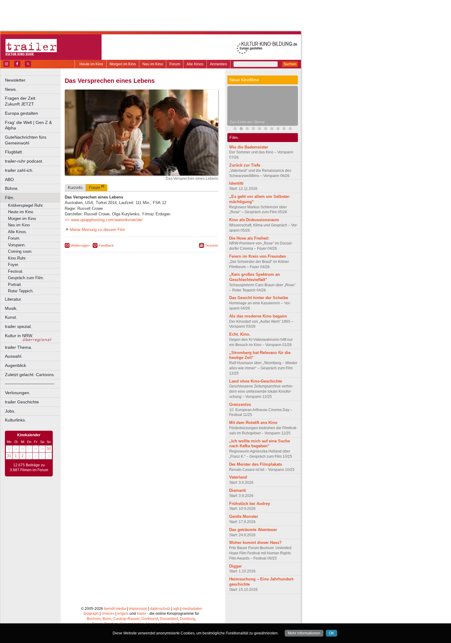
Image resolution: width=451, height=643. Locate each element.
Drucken (211, 245)
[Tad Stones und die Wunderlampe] (253, 129)
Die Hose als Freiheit (248, 238)
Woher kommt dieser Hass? (255, 542)
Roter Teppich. (21, 291)
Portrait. (15, 284)
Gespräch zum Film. (26, 277)
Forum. (14, 238)
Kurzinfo (75, 187)
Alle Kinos (195, 64)
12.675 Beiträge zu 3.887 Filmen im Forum (29, 467)
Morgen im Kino (123, 64)
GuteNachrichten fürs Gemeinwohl (25, 140)
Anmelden (218, 64)
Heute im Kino (91, 64)
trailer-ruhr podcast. (24, 161)
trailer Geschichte (22, 401)
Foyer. (13, 264)
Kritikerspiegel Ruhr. (26, 205)
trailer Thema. (18, 347)
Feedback (106, 245)
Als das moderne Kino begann (258, 316)
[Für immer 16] (284, 129)
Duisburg (187, 619)
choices (108, 613)
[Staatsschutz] (272, 129)
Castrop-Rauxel (126, 619)
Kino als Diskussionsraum (254, 220)
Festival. (15, 271)
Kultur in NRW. (19, 335)
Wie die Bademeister (248, 147)
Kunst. (11, 317)
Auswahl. (13, 356)
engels (123, 613)
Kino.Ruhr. (17, 258)
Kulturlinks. (15, 420)
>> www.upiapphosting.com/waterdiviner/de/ (104, 220)
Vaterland (238, 477)
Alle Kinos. (17, 231)
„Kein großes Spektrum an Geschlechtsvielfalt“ (254, 277)
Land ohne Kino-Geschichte (255, 381)
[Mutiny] (259, 129)
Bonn (106, 619)
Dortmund (149, 619)
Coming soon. (20, 251)
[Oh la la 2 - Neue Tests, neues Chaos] (247, 129)
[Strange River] (290, 129)
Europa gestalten (21, 113)
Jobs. (10, 411)
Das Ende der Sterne (247, 122)
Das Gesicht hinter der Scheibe (258, 297)
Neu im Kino (152, 64)
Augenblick (15, 365)
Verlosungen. (17, 392)
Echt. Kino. (239, 334)
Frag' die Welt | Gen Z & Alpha (28, 125)
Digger (235, 566)
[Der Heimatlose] (278, 129)
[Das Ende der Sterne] (241, 129)
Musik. (11, 308)
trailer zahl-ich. (19, 170)
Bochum (94, 619)
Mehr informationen (304, 633)
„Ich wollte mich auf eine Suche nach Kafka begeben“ (259, 444)
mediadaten (192, 608)
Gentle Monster (243, 516)
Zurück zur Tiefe (244, 165)
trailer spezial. (18, 326)
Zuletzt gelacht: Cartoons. (30, 374)
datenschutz (160, 608)
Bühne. (12, 188)
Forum (174, 64)
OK (331, 633)
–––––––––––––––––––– (29, 383)
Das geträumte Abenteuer (253, 529)
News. (11, 89)
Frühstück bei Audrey (249, 503)
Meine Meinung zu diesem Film (97, 229)
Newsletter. (15, 80)
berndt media (115, 608)
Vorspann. (17, 245)
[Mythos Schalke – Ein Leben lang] (266, 129)
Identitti (236, 183)
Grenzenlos (240, 404)
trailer (141, 613)
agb (176, 608)
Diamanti (237, 490)
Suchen (289, 64)
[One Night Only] (235, 129)
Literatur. (13, 299)
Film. (9, 197)
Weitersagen (80, 245)
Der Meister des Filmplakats (255, 464)
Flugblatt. (14, 151)
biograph (91, 613)
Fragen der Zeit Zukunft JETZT (33, 101)
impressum (138, 608)
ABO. (10, 179)
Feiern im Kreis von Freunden (257, 256)
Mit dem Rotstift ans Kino (253, 422)
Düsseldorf (169, 619)
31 (9, 456)
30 (49, 449)
